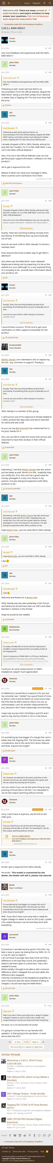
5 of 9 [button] (26, 1042)
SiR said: (6, 206)
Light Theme (9, 1147)
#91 (50, 583)
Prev (18, 1042)
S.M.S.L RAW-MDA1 (21, 836)
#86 (50, 355)
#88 (50, 465)
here (34, 16)
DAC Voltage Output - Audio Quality (26, 1093)
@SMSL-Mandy (8, 359)
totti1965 (10, 1066)
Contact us (6, 1151)
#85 (50, 295)
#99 (50, 944)
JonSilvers (10, 1083)
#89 (50, 506)
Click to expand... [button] (26, 228)
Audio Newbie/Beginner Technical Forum (32, 1096)
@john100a (12, 530)
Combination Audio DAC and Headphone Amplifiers (26, 1067)
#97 (50, 862)
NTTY (9, 1110)
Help (42, 1151)
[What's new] (44, 3)
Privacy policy (32, 1151)
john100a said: (9, 128)
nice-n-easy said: (9, 77)
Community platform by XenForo (23, 1156)
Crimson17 (11, 1096)
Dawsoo (7, 32)
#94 (50, 733)
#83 (50, 123)
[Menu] (4, 3)
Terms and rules (19, 1151)
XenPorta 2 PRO (7, 1161)
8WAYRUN (30, 1161)
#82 (50, 72)
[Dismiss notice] (49, 10)
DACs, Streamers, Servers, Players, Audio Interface (27, 1084)
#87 (50, 379)
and (13, 183)
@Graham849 (22, 428)
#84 (50, 201)
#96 (50, 809)
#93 (50, 688)
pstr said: (6, 821)
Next (34, 1042)
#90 (50, 547)
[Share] (46, 48)
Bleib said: (7, 1011)
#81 (50, 48)
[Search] (49, 3)
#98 (50, 895)
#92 (50, 637)
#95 (50, 768)
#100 (50, 1006)
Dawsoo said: (8, 642)
